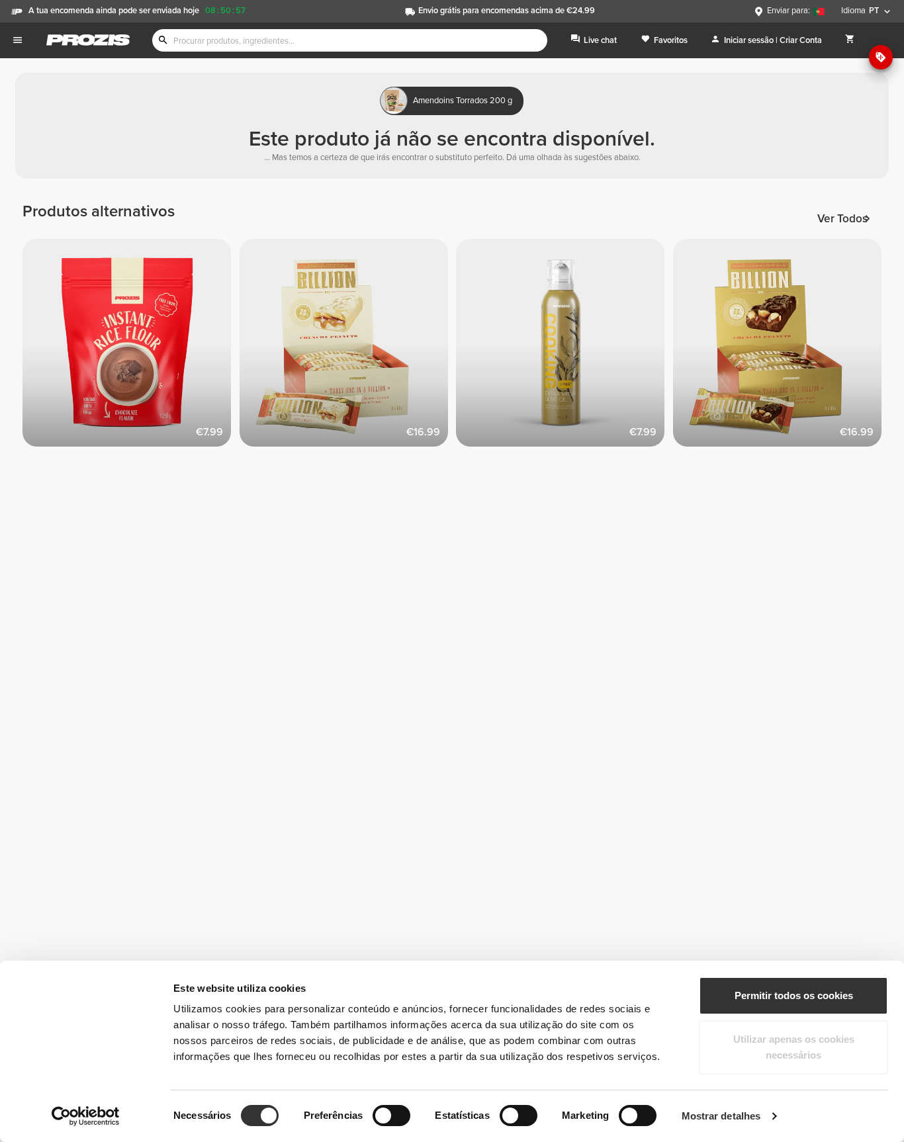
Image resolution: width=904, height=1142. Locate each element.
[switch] (391, 1115)
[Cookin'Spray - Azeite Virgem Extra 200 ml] (564, 347)
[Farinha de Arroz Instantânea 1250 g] (131, 347)
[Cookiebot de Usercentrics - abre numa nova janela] (86, 1116)
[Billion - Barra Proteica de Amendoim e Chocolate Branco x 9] (348, 347)
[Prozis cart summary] (850, 40)
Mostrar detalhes (721, 1115)
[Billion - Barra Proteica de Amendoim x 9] (781, 347)
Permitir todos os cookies (794, 995)
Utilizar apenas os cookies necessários (793, 1047)
